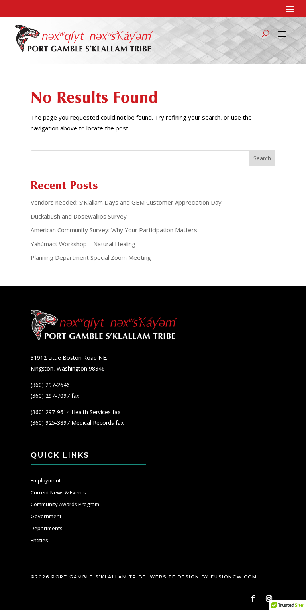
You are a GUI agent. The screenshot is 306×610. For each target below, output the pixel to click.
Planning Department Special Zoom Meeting (91, 257)
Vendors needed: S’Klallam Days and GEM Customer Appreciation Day (126, 202)
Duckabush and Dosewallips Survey (79, 216)
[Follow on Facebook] (253, 598)
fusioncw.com (234, 577)
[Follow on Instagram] (269, 598)
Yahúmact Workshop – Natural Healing (83, 244)
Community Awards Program (65, 504)
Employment (46, 480)
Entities (39, 540)
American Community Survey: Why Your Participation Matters (114, 230)
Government (46, 516)
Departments (47, 528)
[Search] (265, 33)
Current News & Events (58, 492)
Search (262, 158)
